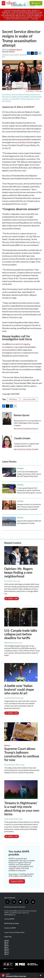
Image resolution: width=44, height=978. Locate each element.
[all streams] (41, 975)
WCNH (6, 940)
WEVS (6, 954)
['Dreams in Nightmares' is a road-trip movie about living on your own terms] (21, 789)
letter (15, 317)
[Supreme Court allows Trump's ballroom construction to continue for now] (21, 731)
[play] (3, 975)
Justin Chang (8, 819)
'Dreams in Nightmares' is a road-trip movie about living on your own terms (21, 808)
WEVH (6, 946)
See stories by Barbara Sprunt (26, 428)
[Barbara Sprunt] (7, 418)
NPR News (13, 399)
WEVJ (6, 947)
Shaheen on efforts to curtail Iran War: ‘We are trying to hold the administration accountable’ (29, 506)
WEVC (6, 942)
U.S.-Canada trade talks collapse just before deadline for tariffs (20, 634)
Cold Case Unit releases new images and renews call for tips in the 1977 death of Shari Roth (29, 473)
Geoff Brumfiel (9, 698)
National (7, 745)
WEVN (6, 949)
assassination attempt (24, 142)
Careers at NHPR (10, 928)
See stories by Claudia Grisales (26, 449)
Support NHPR (17, 881)
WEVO (6, 951)
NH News (20, 468)
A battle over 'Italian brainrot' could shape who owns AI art (19, 689)
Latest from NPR (29, 399)
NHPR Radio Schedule (11, 923)
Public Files (8, 937)
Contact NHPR (9, 919)
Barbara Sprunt (16, 49)
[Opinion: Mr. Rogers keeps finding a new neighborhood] (21, 555)
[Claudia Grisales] (7, 441)
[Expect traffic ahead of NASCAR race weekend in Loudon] (9, 521)
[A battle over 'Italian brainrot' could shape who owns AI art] (21, 672)
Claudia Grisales (8, 51)
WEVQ (6, 952)
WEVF (6, 944)
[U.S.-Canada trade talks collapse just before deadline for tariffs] (21, 617)
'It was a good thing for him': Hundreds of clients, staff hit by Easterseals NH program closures (29, 490)
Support (37, 3)
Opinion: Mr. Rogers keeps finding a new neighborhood (18, 572)
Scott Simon (8, 581)
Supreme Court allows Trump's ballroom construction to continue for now (21, 754)
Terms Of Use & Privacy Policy (14, 932)
